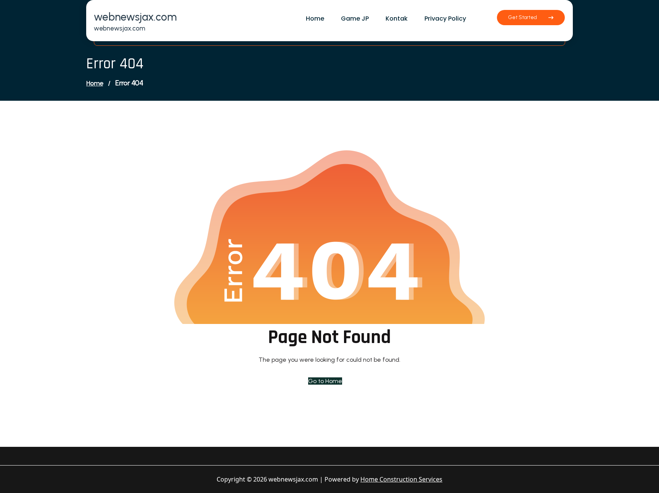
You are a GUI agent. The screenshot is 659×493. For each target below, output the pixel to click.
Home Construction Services (401, 479)
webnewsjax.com (135, 16)
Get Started (522, 17)
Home (94, 83)
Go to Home (325, 381)
